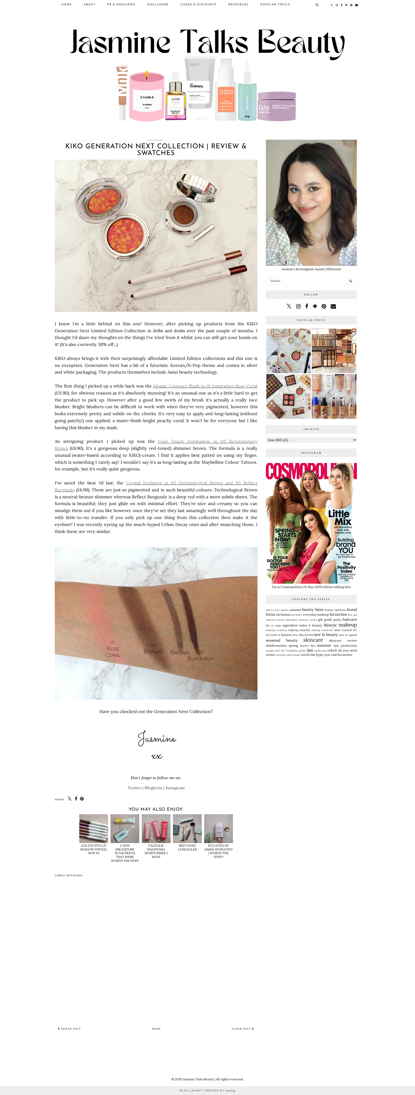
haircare (350, 619)
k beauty (315, 625)
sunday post (273, 650)
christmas (283, 615)
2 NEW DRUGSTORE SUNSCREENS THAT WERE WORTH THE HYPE (125, 853)
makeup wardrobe (322, 630)
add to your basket (277, 610)
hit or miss (273, 625)
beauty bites (312, 609)
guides (337, 619)
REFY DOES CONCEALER (187, 847)
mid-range (75, 875)
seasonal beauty (282, 640)
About (89, 4)
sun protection (345, 646)
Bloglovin (153, 787)
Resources (238, 4)
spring (293, 646)
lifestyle (330, 625)
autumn (295, 610)
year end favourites (338, 655)
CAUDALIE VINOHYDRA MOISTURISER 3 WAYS (156, 851)
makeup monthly (299, 630)
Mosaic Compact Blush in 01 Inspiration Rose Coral (205, 386)
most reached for (345, 630)
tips (310, 650)
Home (66, 4)
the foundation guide (293, 650)
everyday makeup (316, 615)
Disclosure (158, 4)
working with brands (288, 655)
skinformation (276, 646)
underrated (320, 650)
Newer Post (70, 1029)
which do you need (342, 650)
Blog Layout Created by (207, 1090)
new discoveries (303, 635)
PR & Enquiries (121, 4)
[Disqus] (156, 951)
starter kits (307, 645)
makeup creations (276, 630)
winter (270, 655)
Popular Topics (275, 4)
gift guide (325, 620)
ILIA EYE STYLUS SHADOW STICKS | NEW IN (93, 849)
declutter (296, 614)
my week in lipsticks (279, 635)
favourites (338, 614)
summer (324, 645)
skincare (313, 640)
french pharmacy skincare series (297, 619)
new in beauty (326, 634)
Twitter (134, 787)
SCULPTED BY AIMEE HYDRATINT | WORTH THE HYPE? (218, 851)
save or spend (348, 635)
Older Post (242, 1029)
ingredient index (294, 625)
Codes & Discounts (198, 4)
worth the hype (312, 655)
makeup (348, 624)
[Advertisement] (311, 696)
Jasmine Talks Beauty (198, 1079)
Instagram (175, 787)
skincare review (343, 640)
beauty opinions (335, 610)
